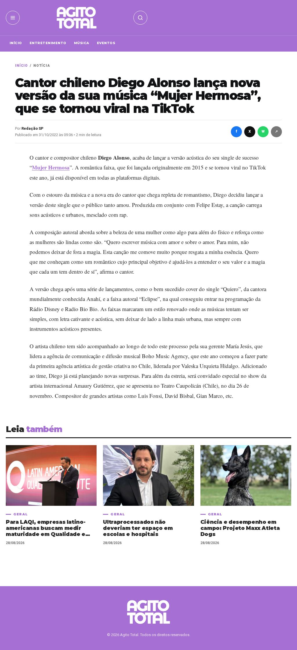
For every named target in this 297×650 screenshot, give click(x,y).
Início (16, 43)
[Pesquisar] (140, 18)
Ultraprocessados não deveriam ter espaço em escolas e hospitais (138, 528)
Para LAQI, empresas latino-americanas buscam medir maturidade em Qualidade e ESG (45, 528)
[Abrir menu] (13, 18)
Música (81, 43)
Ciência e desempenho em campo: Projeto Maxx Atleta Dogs (240, 528)
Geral (20, 514)
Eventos (106, 43)
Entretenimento (48, 43)
